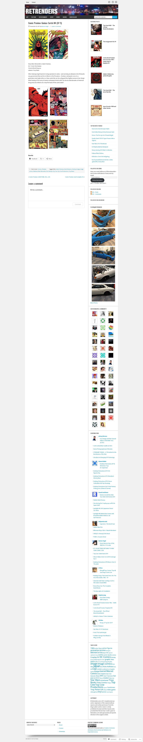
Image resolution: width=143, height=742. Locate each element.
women (104, 692)
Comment (78, 204)
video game (111, 690)
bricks (100, 653)
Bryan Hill (105, 652)
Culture (33, 17)
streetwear (104, 680)
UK (102, 690)
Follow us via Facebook (97, 200)
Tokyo (109, 683)
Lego (94, 669)
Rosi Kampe (49, 171)
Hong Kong (104, 661)
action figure (98, 648)
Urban (105, 690)
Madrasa (35, 171)
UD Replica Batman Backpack (100, 147)
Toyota (105, 687)
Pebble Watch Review (99, 500)
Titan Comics (101, 683)
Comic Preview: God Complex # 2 (74, 177)
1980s (92, 648)
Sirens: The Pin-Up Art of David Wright (102, 135)
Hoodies (110, 661)
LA (91, 669)
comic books (107, 655)
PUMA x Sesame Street (99, 537)
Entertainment (42, 17)
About (27, 2)
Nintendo (93, 676)
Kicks (105, 667)
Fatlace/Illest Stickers (98, 153)
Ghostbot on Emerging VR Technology (103, 457)
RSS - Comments (96, 194)
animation (94, 650)
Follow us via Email (96, 168)
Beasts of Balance (98, 626)
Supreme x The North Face (107, 524)
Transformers (111, 687)
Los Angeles (111, 669)
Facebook (116, 2)
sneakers (106, 678)
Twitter (113, 2)
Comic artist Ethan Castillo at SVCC (102, 446)
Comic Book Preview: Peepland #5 (102, 608)
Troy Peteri (71, 171)
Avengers (108, 650)
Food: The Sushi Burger (99, 632)
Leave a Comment (56, 26)
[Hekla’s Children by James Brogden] (96, 78)
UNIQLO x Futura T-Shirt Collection (103, 616)
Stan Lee (111, 678)
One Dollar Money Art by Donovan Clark (103, 132)
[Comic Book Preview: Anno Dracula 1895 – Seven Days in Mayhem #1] (96, 62)
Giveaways (62, 731)
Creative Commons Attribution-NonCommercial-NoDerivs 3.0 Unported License (101, 730)
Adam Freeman (60, 169)
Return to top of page (32, 739)
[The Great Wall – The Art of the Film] (96, 94)
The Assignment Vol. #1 (109, 41)
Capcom (110, 652)
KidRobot (110, 667)
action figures (107, 648)
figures (99, 659)
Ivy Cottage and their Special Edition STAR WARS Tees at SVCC (108, 440)
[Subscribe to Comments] (91, 194)
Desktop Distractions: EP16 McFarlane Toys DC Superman (107, 465)
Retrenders (71, 9)
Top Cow (55, 171)
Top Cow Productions (63, 171)
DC (98, 657)
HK (96, 661)
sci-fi (95, 678)
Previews (44, 169)
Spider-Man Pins (98, 527)
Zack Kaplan (110, 692)
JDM (102, 666)
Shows (64, 17)
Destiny (74, 169)
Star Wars (95, 680)
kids (115, 666)
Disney (113, 657)
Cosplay (93, 657)
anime (103, 650)
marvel (102, 671)
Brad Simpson (68, 169)
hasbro (92, 662)
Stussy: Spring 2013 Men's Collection (102, 150)
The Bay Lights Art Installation (101, 591)
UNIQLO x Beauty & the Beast (101, 533)
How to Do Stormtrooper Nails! (100, 129)
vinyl (99, 692)
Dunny (92, 659)
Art (26, 17)
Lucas (92, 671)
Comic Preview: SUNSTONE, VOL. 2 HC (39, 177)
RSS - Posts (95, 192)
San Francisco (108, 676)
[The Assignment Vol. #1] (96, 46)
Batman (93, 652)
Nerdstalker (73, 17)
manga (96, 671)
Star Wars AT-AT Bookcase (99, 143)
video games (93, 692)
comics (114, 655)
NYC (102, 676)
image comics (105, 663)
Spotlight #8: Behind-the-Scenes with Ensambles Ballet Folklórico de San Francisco (103, 515)
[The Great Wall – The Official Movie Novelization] (96, 30)
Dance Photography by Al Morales (102, 449)
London (99, 669)
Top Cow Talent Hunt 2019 (100, 553)
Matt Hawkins (102, 674)
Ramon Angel (45, 26)
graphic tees (109, 659)
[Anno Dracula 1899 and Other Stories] (96, 111)
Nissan (98, 676)
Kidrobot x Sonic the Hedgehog (100, 156)
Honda (99, 661)
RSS (109, 2)
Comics (39, 169)
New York (108, 674)
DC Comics (105, 657)
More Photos (94, 303)
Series (57, 17)
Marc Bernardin (42, 171)
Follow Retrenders (97, 180)
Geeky (51, 17)
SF (98, 678)
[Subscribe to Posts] (91, 192)
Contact (33, 2)
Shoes (101, 678)
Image (78, 169)
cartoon (92, 655)
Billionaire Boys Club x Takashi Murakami (104, 530)
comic (100, 655)
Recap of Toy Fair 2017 (106, 622)
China (96, 655)
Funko (103, 659)
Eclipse (96, 659)
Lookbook (105, 669)
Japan (96, 666)
